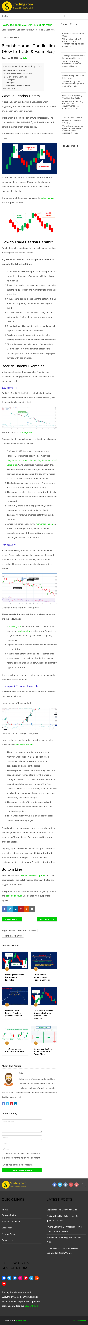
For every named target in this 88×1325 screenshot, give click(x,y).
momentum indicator (45, 524)
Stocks (32, 930)
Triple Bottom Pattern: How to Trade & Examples (42, 977)
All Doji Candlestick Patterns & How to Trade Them (43, 1051)
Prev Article (13, 919)
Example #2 (11, 83)
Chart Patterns (11, 37)
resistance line (23, 631)
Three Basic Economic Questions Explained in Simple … (72, 120)
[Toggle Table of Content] (39, 66)
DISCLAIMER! (31, 1306)
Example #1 (11, 80)
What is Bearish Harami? (15, 70)
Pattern (22, 930)
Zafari (25, 58)
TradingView (25, 432)
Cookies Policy (9, 1215)
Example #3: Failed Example (18, 85)
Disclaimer (7, 1228)
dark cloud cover (14, 896)
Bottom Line (9, 88)
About (5, 1210)
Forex (12, 930)
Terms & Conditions (11, 1221)
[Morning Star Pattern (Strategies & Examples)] (15, 960)
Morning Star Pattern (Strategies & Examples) (14, 977)
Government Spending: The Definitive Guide (72, 96)
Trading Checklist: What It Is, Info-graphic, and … (73, 56)
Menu (6, 16)
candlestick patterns (23, 744)
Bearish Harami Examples (15, 77)
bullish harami (47, 198)
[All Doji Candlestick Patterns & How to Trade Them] (44, 1034)
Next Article (46, 919)
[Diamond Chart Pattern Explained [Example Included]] (15, 996)
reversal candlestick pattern (33, 875)
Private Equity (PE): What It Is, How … (73, 76)
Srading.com (21, 1320)
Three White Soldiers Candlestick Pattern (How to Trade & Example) (43, 1014)
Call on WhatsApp (79, 1320)
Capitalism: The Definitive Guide (73, 34)
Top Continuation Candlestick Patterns (14, 1050)
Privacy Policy (8, 1234)
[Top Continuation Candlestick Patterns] (15, 1034)
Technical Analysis (12, 936)
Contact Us (7, 1240)
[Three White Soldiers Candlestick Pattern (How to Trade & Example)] (44, 996)
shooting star (15, 626)
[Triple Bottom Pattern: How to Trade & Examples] (44, 960)
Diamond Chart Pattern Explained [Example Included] (13, 1013)
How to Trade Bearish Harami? (18, 74)
